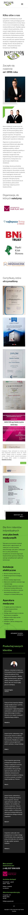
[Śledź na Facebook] (14, 906)
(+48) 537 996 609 (11, 868)
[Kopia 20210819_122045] (14, 472)
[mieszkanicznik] (14, 269)
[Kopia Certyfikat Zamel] (14, 346)
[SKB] (14, 255)
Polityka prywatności (8, 901)
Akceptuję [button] (23, 463)
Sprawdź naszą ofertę (17, 634)
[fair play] (14, 441)
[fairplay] (14, 213)
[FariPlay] (14, 504)
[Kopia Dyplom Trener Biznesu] (14, 377)
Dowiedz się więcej (6, 459)
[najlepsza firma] (14, 227)
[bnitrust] (14, 241)
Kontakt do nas (18, 515)
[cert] (14, 409)
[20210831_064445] (14, 314)
